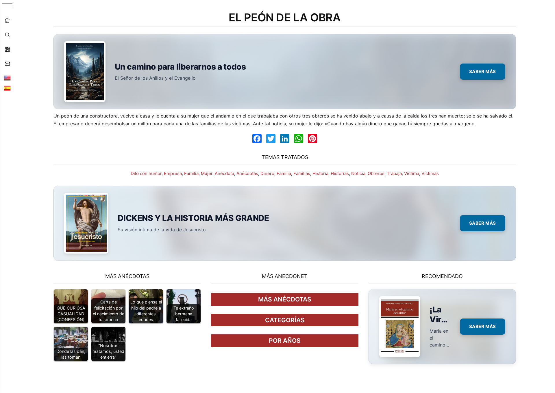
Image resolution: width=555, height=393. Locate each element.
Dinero (267, 173)
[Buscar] (7, 34)
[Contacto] (7, 63)
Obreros (376, 173)
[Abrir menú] (7, 6)
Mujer (206, 173)
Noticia (358, 173)
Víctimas (430, 173)
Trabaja (394, 173)
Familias (301, 173)
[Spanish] (7, 88)
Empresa (173, 173)
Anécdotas (247, 173)
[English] (7, 78)
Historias (340, 173)
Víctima (411, 173)
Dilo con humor (146, 173)
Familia (191, 173)
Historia (320, 173)
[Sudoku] (7, 49)
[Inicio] (7, 20)
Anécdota (224, 173)
